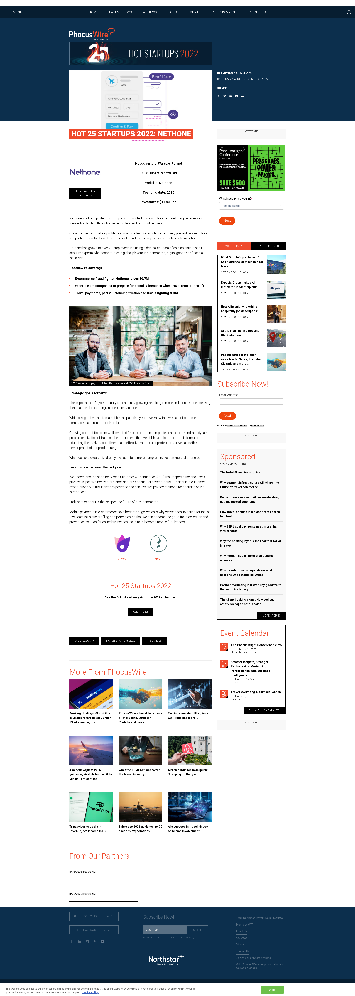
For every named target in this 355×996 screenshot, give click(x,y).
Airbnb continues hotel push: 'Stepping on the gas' (188, 772)
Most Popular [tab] (234, 246)
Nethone (165, 183)
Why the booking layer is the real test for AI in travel (250, 543)
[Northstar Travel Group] (166, 959)
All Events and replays (264, 710)
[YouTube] (102, 941)
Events (194, 12)
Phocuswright (225, 12)
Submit (197, 929)
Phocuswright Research (96, 916)
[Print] (242, 96)
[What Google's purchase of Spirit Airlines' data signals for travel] (276, 265)
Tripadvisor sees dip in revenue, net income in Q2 (87, 829)
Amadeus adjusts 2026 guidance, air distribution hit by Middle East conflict (90, 774)
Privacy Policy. (257, 425)
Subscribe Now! (158, 917)
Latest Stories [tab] (268, 246)
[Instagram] (87, 941)
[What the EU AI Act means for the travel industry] (141, 750)
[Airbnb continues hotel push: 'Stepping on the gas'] (190, 750)
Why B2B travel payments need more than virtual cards (249, 529)
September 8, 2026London (241, 698)
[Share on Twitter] (224, 96)
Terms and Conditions (237, 425)
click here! (140, 611)
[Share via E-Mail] (236, 96)
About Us (257, 12)
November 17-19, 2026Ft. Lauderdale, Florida (244, 651)
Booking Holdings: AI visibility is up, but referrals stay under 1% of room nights (90, 718)
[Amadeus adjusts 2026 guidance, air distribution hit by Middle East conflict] (91, 750)
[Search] (349, 12)
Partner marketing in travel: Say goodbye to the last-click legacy (250, 587)
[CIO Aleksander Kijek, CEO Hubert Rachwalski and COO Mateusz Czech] (140, 346)
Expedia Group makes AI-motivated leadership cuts (239, 285)
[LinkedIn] (79, 941)
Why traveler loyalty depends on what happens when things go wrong (246, 573)
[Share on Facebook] (218, 96)
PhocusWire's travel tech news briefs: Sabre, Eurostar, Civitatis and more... (140, 718)
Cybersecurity (84, 640)
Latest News (120, 12)
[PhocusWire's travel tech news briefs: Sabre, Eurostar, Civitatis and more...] (141, 694)
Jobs (172, 12)
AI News (150, 12)
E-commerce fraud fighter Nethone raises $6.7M (112, 279)
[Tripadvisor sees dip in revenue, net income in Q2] (91, 807)
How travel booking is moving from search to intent (250, 514)
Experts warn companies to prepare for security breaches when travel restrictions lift (139, 286)
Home (93, 12)
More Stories (271, 615)
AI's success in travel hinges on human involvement (188, 829)
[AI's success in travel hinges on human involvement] (190, 807)
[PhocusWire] (92, 34)
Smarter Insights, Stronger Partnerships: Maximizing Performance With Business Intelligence (250, 668)
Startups (244, 72)
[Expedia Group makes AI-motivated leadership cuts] (276, 290)
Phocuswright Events (96, 929)
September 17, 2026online (242, 681)
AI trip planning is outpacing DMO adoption (240, 333)
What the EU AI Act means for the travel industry (139, 772)
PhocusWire (231, 78)
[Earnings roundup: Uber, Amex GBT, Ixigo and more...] (190, 694)
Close (272, 989)
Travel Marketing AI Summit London (256, 692)
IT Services (154, 640)
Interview (225, 72)
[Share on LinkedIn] (230, 96)
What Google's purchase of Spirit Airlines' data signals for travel (242, 262)
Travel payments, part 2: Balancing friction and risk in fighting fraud (126, 293)
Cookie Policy (90, 992)
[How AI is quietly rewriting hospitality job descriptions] (276, 314)
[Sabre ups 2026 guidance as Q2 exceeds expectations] (141, 807)
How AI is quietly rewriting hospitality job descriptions (240, 309)
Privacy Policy (187, 937)
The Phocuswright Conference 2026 (256, 645)
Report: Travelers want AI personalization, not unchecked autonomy (249, 499)
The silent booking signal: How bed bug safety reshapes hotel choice (247, 602)
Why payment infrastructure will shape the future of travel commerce (249, 485)
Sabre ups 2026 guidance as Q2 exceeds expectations (140, 829)
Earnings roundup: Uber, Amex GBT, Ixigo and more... (189, 716)
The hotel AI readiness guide (240, 472)
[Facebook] (71, 941)
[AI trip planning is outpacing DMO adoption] (276, 338)
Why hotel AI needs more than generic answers (246, 558)
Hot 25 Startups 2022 (120, 640)
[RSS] (95, 941)
